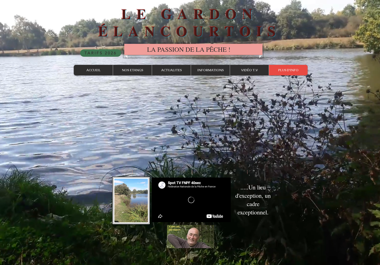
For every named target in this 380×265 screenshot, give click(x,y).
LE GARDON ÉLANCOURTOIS (189, 22)
